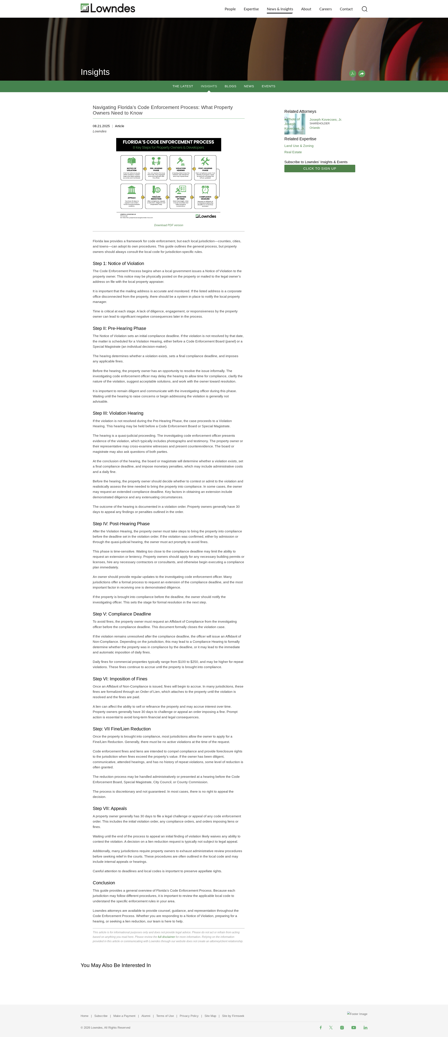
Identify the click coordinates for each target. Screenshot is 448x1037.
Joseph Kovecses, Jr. (326, 119)
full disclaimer (166, 936)
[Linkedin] (365, 1027)
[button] (361, 73)
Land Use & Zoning (299, 146)
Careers (325, 9)
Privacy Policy (189, 1016)
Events (268, 86)
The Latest (183, 86)
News (249, 86)
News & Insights (280, 9)
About (306, 9)
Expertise (251, 9)
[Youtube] (353, 1027)
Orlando (315, 127)
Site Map (210, 1016)
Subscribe (100, 1016)
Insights (209, 86)
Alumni (145, 1016)
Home (84, 1016)
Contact (346, 9)
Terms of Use (165, 1016)
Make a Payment (124, 1016)
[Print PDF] (352, 73)
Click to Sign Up (319, 168)
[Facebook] (321, 1027)
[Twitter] (331, 1027)
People (230, 9)
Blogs (230, 86)
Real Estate (293, 152)
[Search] (364, 9)
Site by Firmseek (233, 1016)
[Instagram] (342, 1027)
